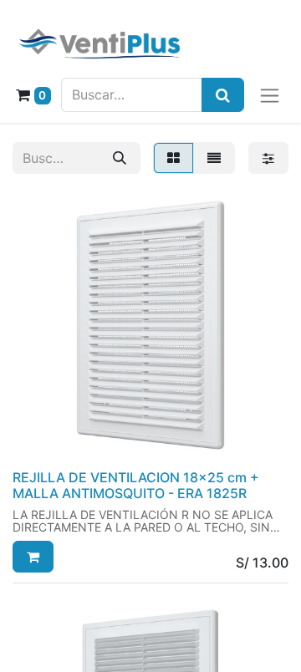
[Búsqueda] (223, 95)
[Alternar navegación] (269, 95)
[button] (33, 557)
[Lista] (214, 158)
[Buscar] (119, 158)
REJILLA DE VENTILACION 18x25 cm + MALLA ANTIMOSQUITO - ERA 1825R (136, 485)
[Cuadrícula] (173, 158)
